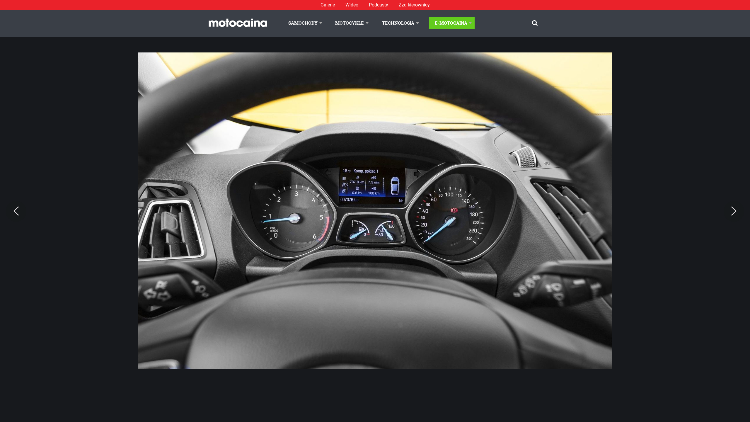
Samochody (303, 23)
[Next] (734, 211)
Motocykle (349, 23)
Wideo (351, 5)
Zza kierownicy (414, 5)
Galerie (328, 5)
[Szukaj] (535, 23)
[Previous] (16, 211)
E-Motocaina (451, 23)
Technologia (398, 23)
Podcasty (378, 5)
